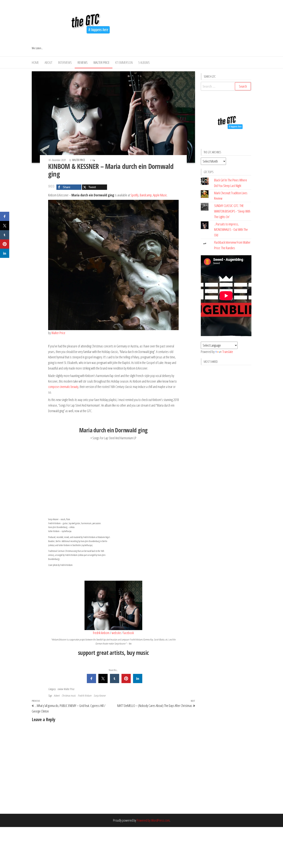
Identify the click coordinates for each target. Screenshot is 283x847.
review (60, 689)
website (116, 632)
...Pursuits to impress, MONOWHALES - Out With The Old (231, 229)
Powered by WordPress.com (153, 820)
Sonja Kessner (100, 695)
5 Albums (144, 62)
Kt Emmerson (124, 62)
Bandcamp (146, 195)
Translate (227, 351)
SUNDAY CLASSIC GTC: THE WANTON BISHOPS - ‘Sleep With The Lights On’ (232, 211)
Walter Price (101, 62)
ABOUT (48, 62)
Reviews (83, 62)
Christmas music (69, 695)
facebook (128, 632)
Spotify (134, 195)
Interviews (65, 62)
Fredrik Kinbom (84, 695)
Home (35, 62)
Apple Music (160, 195)
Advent (56, 695)
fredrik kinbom (101, 632)
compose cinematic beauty (63, 386)
